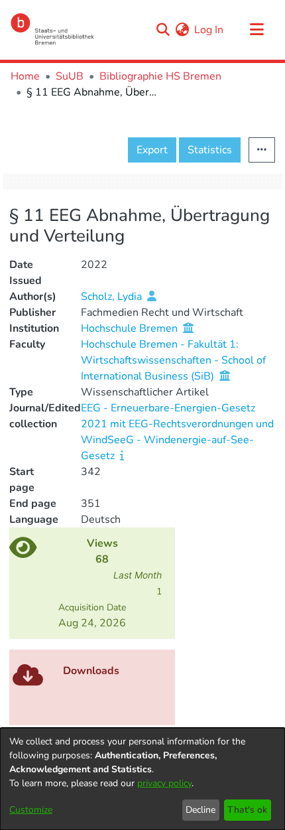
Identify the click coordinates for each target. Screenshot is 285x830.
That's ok (247, 809)
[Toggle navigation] (256, 29)
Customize (30, 809)
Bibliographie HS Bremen (160, 76)
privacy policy (164, 783)
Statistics (210, 150)
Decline (200, 809)
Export (152, 150)
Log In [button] (209, 30)
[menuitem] (182, 30)
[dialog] (142, 779)
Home (25, 76)
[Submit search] (162, 30)
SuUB (70, 76)
